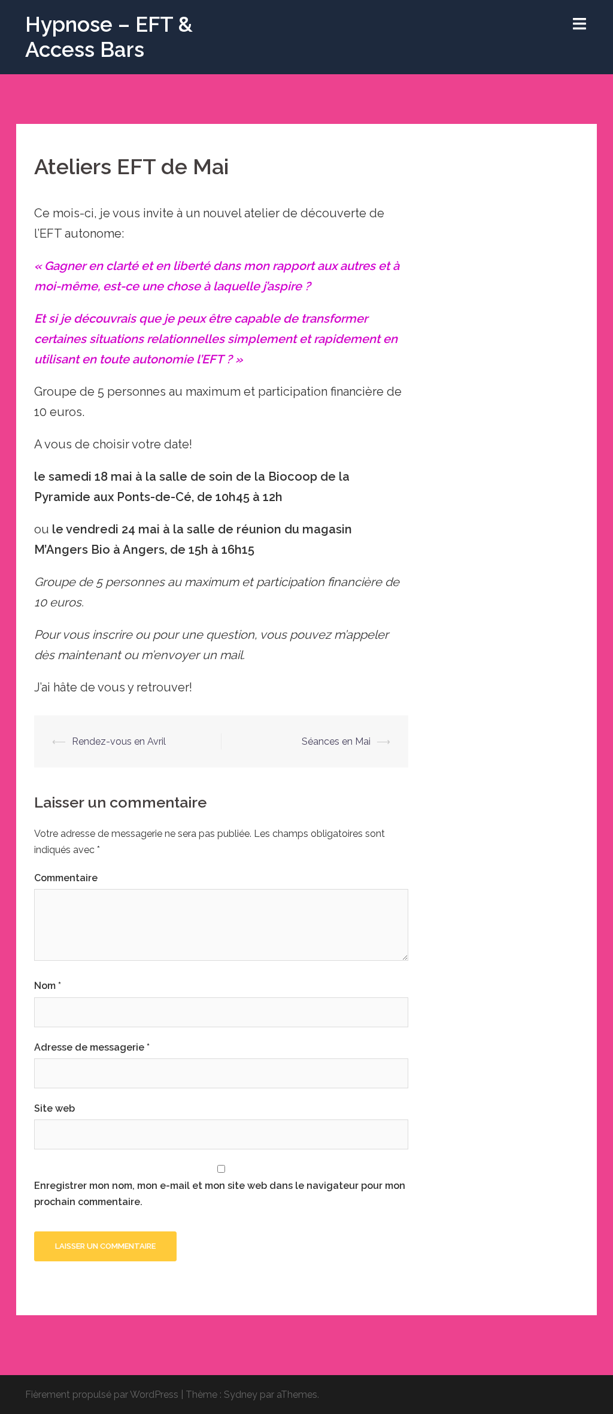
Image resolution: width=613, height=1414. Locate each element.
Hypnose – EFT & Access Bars (109, 37)
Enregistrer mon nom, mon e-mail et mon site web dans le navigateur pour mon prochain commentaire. (219, 1193)
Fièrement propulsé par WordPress (101, 1394)
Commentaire (66, 878)
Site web (54, 1108)
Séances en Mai (336, 741)
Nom (47, 985)
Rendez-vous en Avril (119, 741)
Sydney (240, 1394)
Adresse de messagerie (92, 1047)
